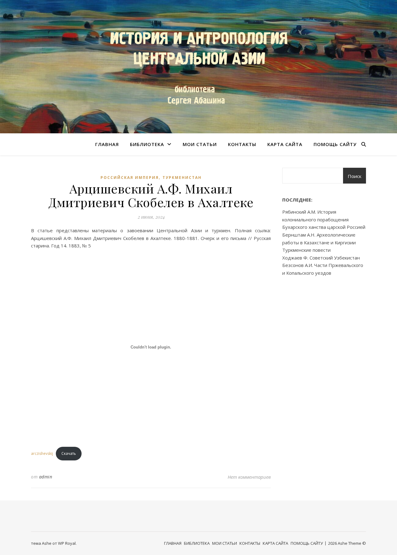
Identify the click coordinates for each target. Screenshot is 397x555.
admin (45, 477)
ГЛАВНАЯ (107, 144)
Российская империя (129, 177)
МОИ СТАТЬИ (200, 144)
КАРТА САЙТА (284, 144)
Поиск (354, 176)
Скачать (68, 453)
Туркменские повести (306, 250)
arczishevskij (42, 453)
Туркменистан (182, 177)
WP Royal (67, 543)
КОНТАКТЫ (242, 144)
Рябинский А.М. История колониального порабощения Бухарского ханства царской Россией (323, 219)
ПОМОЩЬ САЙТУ (335, 144)
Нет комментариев (249, 477)
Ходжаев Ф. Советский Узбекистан (321, 258)
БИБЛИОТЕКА (147, 144)
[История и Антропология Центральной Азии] (198, 66)
